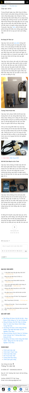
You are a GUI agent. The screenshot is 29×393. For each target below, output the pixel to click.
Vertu (14, 27)
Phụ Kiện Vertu (13, 6)
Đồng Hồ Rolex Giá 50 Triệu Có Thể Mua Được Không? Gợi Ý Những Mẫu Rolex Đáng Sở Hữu (15, 335)
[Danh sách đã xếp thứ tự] (10, 251)
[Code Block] (16, 251)
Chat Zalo (9, 391)
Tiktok (3, 391)
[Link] (17, 251)
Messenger (21, 391)
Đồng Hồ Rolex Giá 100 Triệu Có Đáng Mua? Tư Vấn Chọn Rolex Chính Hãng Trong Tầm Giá (14, 324)
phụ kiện (16, 43)
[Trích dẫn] (14, 251)
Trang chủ (3, 6)
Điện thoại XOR (14, 158)
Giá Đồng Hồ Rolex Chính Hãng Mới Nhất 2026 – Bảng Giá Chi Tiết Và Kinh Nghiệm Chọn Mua (15, 340)
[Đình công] (8, 251)
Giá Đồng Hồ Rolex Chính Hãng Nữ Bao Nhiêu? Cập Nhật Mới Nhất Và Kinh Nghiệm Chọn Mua (15, 329)
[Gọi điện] (15, 388)
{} (19, 250)
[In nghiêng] (4, 251)
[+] (21, 250)
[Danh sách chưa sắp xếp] (12, 251)
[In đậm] (3, 251)
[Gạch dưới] (6, 251)
